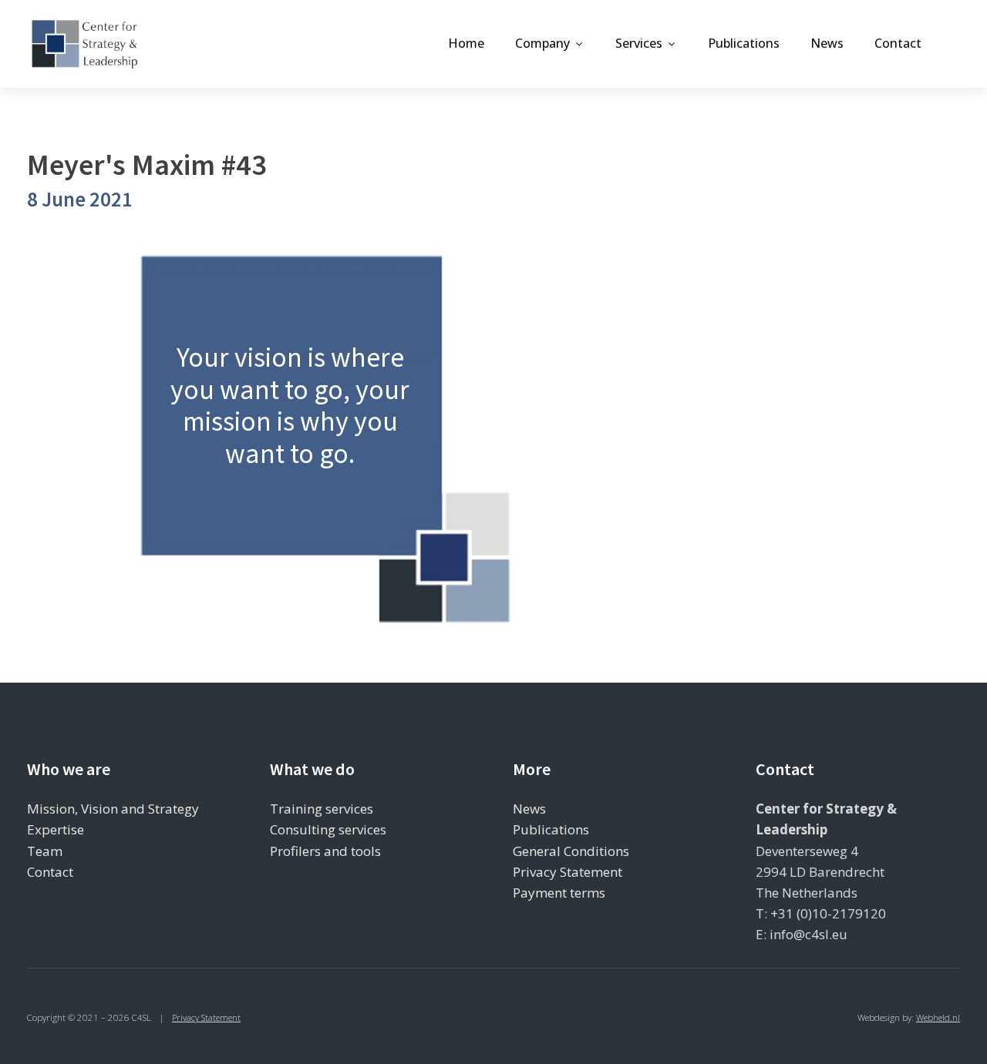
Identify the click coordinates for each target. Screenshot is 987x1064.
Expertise (55, 829)
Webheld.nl (938, 1017)
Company (542, 43)
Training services (321, 808)
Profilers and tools (325, 851)
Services (638, 43)
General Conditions (571, 851)
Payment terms (559, 892)
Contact (897, 43)
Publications (744, 43)
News (827, 43)
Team (44, 851)
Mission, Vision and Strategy (113, 808)
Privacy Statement (567, 872)
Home (466, 43)
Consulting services (328, 829)
